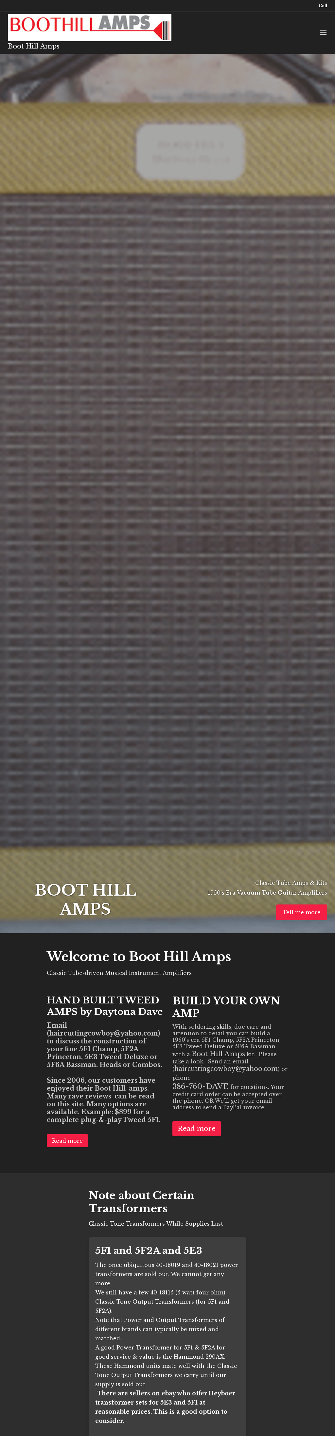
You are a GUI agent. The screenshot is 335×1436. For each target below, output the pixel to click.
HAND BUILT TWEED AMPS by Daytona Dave (105, 1006)
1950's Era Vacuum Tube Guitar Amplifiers (267, 892)
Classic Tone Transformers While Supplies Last (156, 1223)
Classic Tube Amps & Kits (290, 883)
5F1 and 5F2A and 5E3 (148, 1250)
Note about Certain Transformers (142, 1202)
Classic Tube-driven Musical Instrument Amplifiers (119, 973)
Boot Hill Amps (34, 46)
